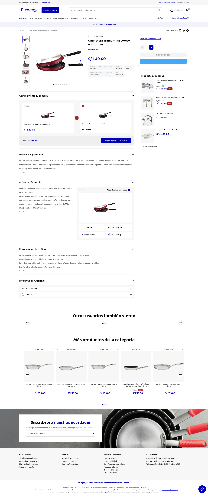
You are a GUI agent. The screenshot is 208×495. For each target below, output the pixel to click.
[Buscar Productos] (159, 10)
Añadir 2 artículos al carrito (116, 141)
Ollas (25, 30)
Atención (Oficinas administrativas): (160, 458)
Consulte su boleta (26, 467)
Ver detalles (93, 49)
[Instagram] (180, 30)
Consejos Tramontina (70, 464)
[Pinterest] (187, 30)
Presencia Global (110, 473)
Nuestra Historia (110, 458)
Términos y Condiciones (28, 458)
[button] (76, 96)
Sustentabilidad (110, 461)
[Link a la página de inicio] (20, 31)
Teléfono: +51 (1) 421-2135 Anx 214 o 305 (163, 464)
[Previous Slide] (27, 322)
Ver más (22, 172)
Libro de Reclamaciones (28, 464)
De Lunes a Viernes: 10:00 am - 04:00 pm (162, 461)
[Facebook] (183, 30)
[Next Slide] (180, 322)
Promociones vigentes (28, 461)
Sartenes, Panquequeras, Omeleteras (44, 30)
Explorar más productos (149, 146)
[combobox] (115, 10)
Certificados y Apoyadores (114, 464)
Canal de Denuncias (69, 461)
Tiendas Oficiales (111, 470)
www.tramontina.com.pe (170, 490)
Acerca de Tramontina (70, 458)
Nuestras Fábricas (111, 467)
